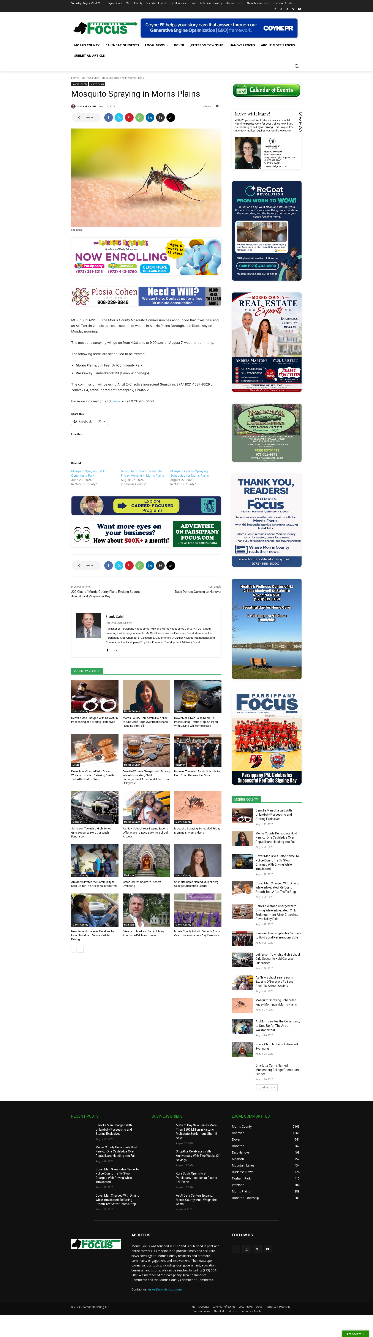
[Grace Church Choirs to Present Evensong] (146, 860)
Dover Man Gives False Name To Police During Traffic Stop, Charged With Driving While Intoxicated (196, 721)
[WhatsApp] (139, 117)
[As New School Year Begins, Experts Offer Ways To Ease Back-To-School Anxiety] (146, 807)
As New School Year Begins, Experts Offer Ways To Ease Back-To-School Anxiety (145, 832)
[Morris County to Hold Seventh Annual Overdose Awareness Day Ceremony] (197, 910)
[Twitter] (287, 9)
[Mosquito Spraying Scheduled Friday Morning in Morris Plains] (197, 807)
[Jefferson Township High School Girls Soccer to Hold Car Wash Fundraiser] (95, 807)
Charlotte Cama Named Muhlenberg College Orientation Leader (277, 1070)
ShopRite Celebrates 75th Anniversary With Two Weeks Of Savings (198, 1156)
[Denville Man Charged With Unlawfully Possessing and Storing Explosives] (95, 696)
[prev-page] (74, 950)
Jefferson (77, 821)
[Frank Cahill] (74, 106)
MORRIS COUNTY (246, 799)
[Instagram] (281, 9)
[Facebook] (275, 9)
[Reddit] (246, 1249)
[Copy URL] (170, 117)
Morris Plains (97, 83)
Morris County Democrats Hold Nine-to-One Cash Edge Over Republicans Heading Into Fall (145, 721)
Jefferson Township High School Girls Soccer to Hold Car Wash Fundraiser (91, 832)
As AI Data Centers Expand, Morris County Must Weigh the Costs (196, 1200)
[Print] (160, 117)
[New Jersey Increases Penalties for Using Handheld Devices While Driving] (95, 910)
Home (75, 78)
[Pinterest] (129, 117)
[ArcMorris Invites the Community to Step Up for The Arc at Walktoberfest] (95, 860)
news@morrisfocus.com (165, 1289)
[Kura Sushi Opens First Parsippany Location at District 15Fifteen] (162, 1178)
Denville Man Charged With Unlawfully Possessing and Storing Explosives (274, 815)
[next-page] (81, 950)
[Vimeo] (293, 9)
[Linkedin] (150, 117)
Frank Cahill (88, 106)
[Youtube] (299, 9)
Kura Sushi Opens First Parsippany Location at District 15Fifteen (196, 1178)
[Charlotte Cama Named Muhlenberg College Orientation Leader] (197, 860)
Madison (129, 875)
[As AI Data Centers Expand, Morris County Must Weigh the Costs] (162, 1201)
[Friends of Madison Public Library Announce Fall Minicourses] (146, 910)
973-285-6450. (143, 401)
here (116, 401)
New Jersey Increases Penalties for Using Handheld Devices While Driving (93, 935)
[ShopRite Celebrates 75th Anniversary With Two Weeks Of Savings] (162, 1156)
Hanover (180, 764)
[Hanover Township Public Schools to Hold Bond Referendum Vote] (197, 750)
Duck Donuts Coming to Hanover (198, 592)
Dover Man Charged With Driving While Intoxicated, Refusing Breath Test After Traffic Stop (92, 775)
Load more (265, 1087)
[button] (296, 66)
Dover (178, 711)
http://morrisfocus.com (119, 622)
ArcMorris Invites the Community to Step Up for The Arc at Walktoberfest (278, 1026)
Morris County (90, 78)
